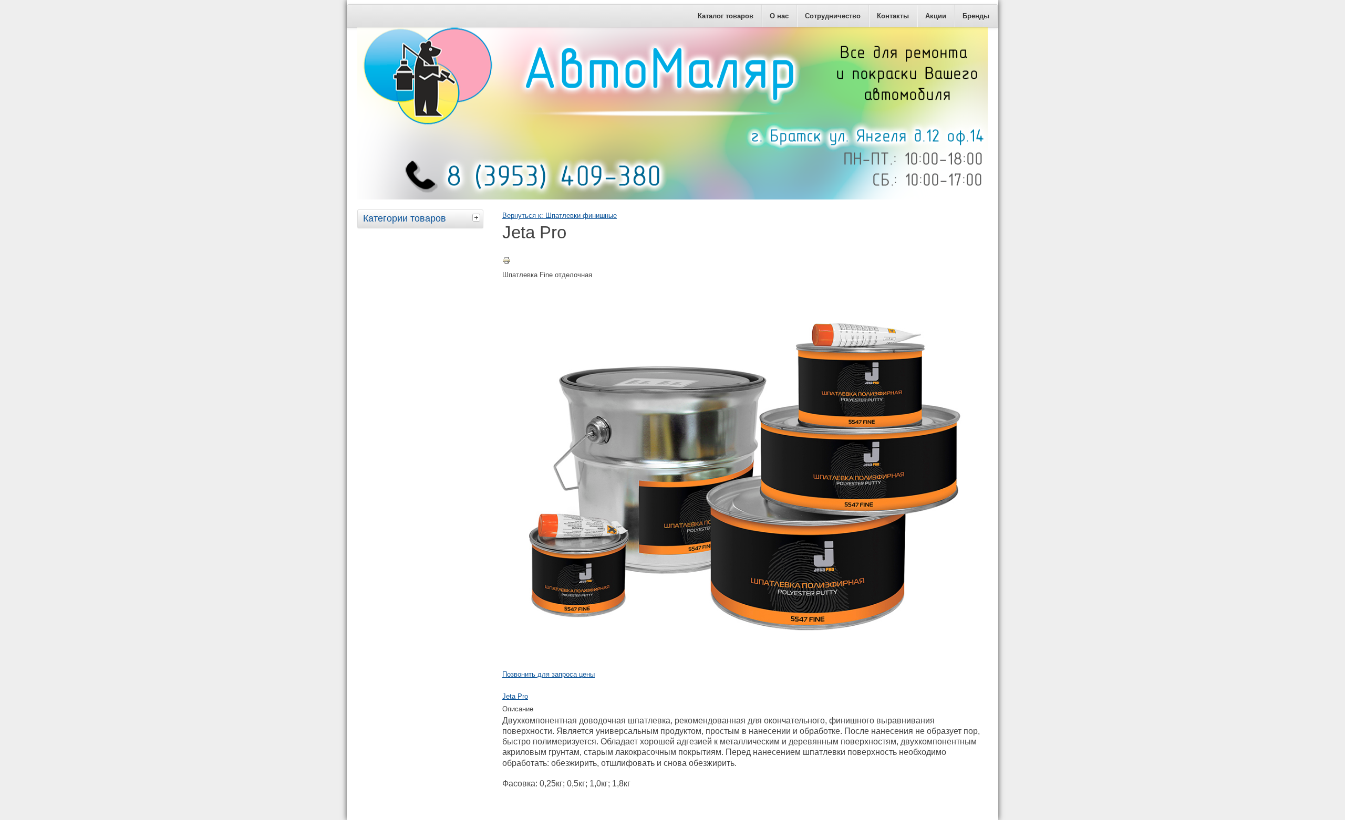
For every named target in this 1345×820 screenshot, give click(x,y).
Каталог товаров (725, 16)
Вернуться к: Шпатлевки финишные (559, 215)
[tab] (477, 217)
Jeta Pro (515, 696)
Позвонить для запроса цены (548, 674)
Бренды (976, 16)
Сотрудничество (833, 16)
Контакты (893, 16)
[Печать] (506, 262)
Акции (935, 16)
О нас (779, 16)
